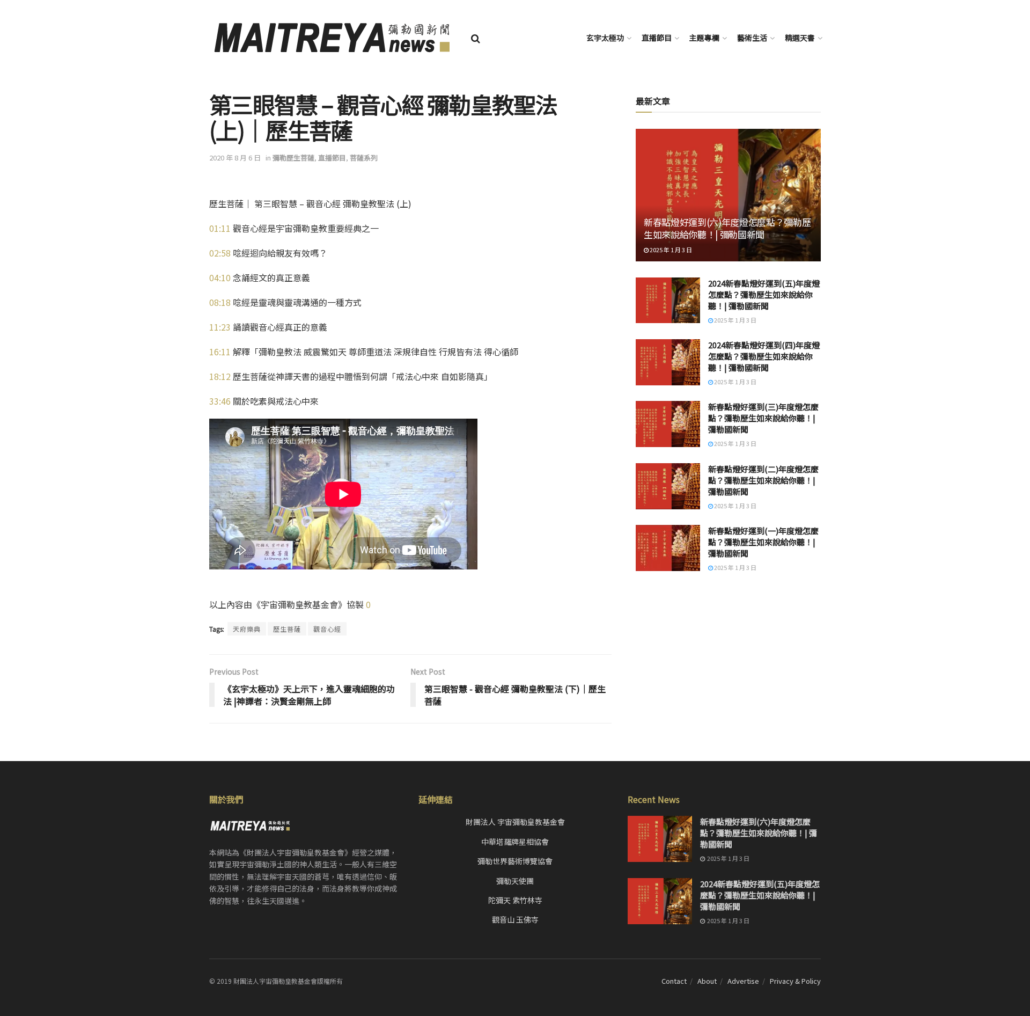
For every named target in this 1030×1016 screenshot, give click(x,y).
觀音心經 (327, 628)
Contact (674, 981)
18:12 (220, 376)
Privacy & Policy (795, 981)
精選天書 (800, 37)
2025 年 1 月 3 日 (670, 249)
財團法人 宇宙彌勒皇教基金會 (515, 821)
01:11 (220, 228)
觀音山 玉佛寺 (515, 919)
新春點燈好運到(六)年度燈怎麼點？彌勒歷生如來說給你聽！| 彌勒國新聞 (727, 228)
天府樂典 (247, 628)
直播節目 (657, 37)
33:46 (220, 400)
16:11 (220, 351)
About (707, 981)
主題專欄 (704, 37)
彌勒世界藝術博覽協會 (515, 861)
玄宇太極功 (605, 37)
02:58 (220, 252)
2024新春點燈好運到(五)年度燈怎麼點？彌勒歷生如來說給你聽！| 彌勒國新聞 (764, 294)
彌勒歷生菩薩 (293, 157)
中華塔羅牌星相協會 (515, 841)
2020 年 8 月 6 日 (235, 157)
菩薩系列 (364, 157)
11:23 (220, 326)
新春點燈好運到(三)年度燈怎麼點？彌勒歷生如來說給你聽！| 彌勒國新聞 (763, 418)
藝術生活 (752, 37)
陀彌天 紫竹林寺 (515, 900)
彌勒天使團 (515, 880)
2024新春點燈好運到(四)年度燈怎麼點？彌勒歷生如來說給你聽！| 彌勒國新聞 (764, 356)
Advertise (743, 981)
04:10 (220, 277)
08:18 (220, 302)
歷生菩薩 (287, 628)
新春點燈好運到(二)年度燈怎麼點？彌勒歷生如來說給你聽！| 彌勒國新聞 (763, 480)
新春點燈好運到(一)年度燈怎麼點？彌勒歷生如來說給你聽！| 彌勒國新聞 (763, 542)
